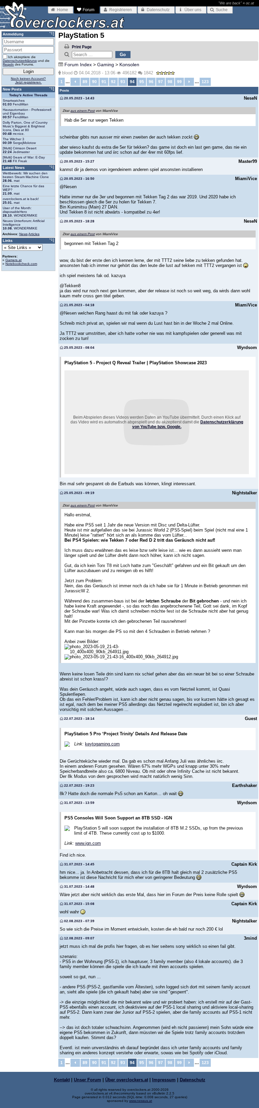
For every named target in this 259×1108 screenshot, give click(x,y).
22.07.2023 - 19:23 (78, 785)
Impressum (164, 1079)
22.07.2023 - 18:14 (78, 718)
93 (122, 81)
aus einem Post (82, 111)
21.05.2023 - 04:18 (78, 305)
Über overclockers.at (126, 1079)
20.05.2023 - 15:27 (78, 161)
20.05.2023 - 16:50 (78, 178)
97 (160, 81)
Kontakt (62, 1079)
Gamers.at (13, 260)
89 (85, 81)
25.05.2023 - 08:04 (78, 347)
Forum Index (78, 64)
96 (151, 81)
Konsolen (129, 64)
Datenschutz (192, 1079)
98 (170, 81)
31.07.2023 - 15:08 (78, 904)
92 (113, 81)
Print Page (82, 47)
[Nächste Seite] (189, 82)
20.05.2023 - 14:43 (78, 98)
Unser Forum (87, 1079)
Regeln (8, 64)
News (23, 234)
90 (94, 81)
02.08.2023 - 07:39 (78, 921)
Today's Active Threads (28, 95)
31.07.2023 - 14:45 (78, 864)
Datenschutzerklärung (20, 61)
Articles (33, 234)
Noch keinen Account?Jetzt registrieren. (28, 80)
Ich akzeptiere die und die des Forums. (26, 60)
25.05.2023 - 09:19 (78, 493)
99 (179, 81)
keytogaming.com (102, 743)
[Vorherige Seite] (75, 82)
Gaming (105, 64)
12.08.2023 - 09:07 (78, 938)
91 (104, 81)
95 (141, 81)
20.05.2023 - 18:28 (78, 221)
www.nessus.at (140, 1101)
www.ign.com (88, 843)
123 (205, 81)
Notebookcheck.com (21, 264)
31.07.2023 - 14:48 (78, 886)
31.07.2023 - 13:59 (78, 803)
